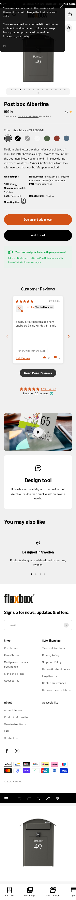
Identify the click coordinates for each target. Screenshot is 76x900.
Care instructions (15, 724)
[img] (24, 301)
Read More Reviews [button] (38, 373)
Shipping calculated (28, 116)
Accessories (11, 680)
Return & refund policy (56, 669)
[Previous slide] (7, 336)
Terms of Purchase (53, 648)
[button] (45, 357)
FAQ (6, 731)
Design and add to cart (38, 219)
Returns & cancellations (57, 690)
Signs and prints (14, 673)
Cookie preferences (54, 683)
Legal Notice (49, 676)
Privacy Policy (50, 655)
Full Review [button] (23, 358)
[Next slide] (68, 336)
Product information (16, 717)
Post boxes (11, 648)
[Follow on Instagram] (17, 751)
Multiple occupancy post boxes (16, 664)
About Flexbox (13, 710)
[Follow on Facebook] (7, 751)
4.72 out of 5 (48, 389)
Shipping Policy (51, 662)
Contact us (11, 738)
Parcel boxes (12, 655)
